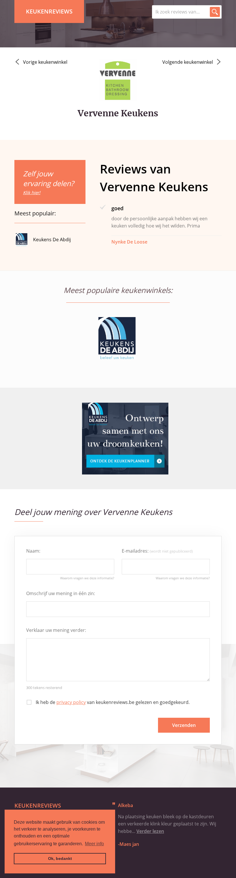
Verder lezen (150, 831)
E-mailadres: (157, 551)
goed (117, 208)
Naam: (33, 551)
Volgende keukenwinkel (187, 62)
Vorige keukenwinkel (45, 62)
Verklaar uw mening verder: (56, 630)
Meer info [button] (94, 843)
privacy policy (71, 702)
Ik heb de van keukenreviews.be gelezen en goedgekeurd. (113, 702)
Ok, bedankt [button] (60, 858)
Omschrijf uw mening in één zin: (60, 593)
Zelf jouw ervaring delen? (48, 182)
